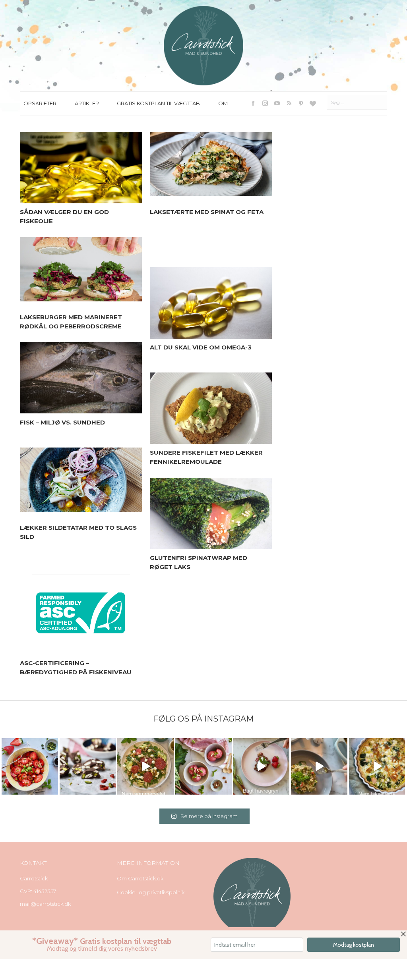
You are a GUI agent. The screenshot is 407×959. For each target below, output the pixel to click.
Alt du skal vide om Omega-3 (201, 347)
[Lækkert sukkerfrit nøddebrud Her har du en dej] (88, 766)
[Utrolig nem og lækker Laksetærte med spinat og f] (377, 766)
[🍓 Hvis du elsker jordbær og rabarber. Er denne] (261, 766)
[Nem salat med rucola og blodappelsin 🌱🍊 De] (145, 766)
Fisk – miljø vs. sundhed (62, 422)
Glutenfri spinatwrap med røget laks (198, 562)
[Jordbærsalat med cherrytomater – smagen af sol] (30, 766)
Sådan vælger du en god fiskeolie (64, 216)
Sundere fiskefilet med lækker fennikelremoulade (206, 457)
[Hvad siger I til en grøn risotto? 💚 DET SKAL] (319, 766)
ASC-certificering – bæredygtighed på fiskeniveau (76, 667)
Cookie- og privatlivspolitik (150, 892)
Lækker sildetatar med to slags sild (78, 532)
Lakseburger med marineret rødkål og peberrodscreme (71, 321)
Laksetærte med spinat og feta (207, 212)
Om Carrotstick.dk (140, 878)
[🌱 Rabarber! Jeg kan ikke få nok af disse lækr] (203, 766)
